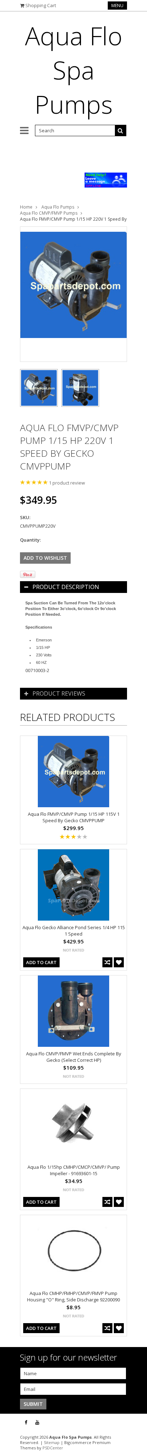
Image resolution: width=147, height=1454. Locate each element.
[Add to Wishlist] (119, 962)
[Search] (120, 130)
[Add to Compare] (107, 962)
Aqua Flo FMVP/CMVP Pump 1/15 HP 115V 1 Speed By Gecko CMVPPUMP (74, 817)
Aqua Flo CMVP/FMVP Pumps (48, 213)
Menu (117, 5)
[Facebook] (26, 1422)
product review (67, 483)
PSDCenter (52, 1447)
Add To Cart (41, 962)
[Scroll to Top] (136, 1422)
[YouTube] (37, 1422)
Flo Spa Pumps (73, 70)
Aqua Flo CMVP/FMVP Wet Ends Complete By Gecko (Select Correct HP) (73, 1056)
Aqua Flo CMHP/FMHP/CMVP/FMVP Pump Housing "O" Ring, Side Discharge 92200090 (73, 1296)
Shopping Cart (40, 5)
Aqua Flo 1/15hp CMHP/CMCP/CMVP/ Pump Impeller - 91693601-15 (73, 1170)
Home (26, 207)
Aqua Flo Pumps (57, 207)
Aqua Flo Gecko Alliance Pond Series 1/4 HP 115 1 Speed (73, 930)
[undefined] (73, 294)
